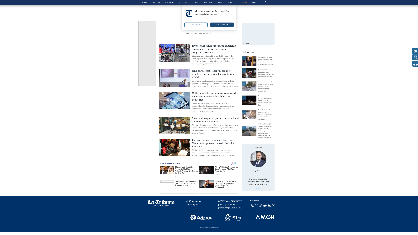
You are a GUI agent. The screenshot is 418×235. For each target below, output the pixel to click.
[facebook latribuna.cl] (252, 206)
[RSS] (273, 206)
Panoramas (242, 2)
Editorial (195, 2)
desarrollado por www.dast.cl (209, 227)
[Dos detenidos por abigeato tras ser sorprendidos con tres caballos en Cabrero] (250, 73)
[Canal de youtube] (269, 206)
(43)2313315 (236, 201)
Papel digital (192, 204)
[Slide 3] (259, 188)
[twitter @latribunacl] (256, 206)
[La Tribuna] (201, 217)
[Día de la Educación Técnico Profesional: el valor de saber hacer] (258, 159)
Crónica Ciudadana (224, 2)
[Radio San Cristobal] (233, 217)
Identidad (208, 2)
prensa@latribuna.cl (227, 204)
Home (144, 2)
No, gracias (196, 24)
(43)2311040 (224, 201)
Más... (254, 2)
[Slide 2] (258, 188)
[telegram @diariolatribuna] (265, 206)
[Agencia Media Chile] (265, 217)
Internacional (170, 2)
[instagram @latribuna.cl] (260, 206)
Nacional (183, 2)
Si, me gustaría (222, 24)
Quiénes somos (193, 201)
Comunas (156, 2)
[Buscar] (270, 2)
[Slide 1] (256, 188)
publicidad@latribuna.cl (229, 207)
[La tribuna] (161, 203)
